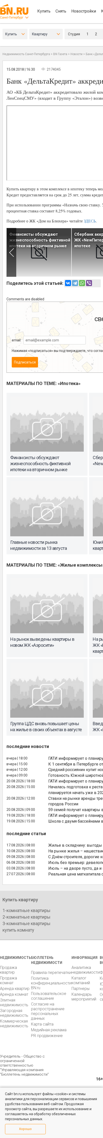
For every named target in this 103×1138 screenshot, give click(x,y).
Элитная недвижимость (14, 1002)
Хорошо (25, 1129)
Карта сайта (42, 1024)
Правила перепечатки (51, 972)
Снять (61, 11)
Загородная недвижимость (14, 1013)
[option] (39, 252)
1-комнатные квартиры (26, 910)
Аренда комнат (14, 994)
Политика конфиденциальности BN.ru (51, 983)
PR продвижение (47, 1035)
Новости (76, 54)
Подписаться (25, 362)
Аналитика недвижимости (86, 970)
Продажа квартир (8, 970)
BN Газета (60, 54)
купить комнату (18, 930)
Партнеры (81, 988)
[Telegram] (75, 283)
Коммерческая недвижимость (14, 1023)
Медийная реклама (48, 1030)
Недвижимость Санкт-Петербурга (26, 54)
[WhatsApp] (82, 283)
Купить (43, 11)
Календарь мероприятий (84, 996)
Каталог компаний (81, 980)
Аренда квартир (15, 988)
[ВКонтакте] (68, 283)
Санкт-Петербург (11, 17)
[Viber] (89, 283)
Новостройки (83, 11)
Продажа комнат (8, 980)
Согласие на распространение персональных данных (47, 1011)
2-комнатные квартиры (26, 917)
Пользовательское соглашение (48, 996)
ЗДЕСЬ (90, 220)
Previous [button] (11, 252)
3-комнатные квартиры (26, 923)
